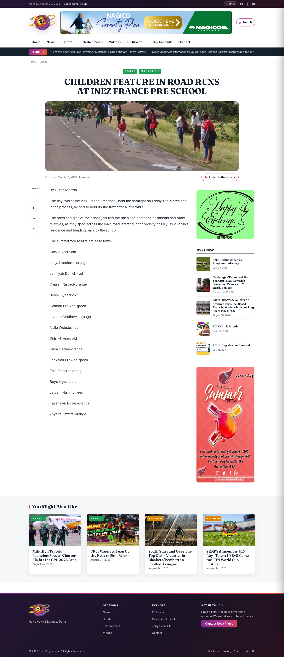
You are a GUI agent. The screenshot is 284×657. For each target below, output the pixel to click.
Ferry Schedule (162, 42)
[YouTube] (253, 4)
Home (36, 42)
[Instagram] (247, 4)
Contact (184, 42)
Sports (67, 42)
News (51, 42)
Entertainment (91, 42)
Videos (114, 42)
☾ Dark (230, 3)
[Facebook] (241, 4)
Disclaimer (214, 651)
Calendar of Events (164, 619)
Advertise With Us (244, 651)
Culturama (134, 42)
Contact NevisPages (219, 623)
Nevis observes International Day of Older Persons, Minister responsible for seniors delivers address (200, 51)
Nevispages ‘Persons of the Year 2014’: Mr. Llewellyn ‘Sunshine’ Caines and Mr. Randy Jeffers (70, 51)
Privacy (227, 651)
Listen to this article (220, 177)
